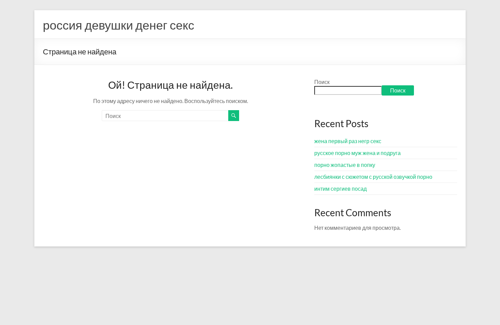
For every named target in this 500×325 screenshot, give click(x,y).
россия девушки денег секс (118, 24)
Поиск (322, 82)
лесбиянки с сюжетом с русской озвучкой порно (373, 176)
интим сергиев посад (340, 188)
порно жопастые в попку (344, 164)
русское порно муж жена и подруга (357, 153)
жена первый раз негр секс (347, 141)
